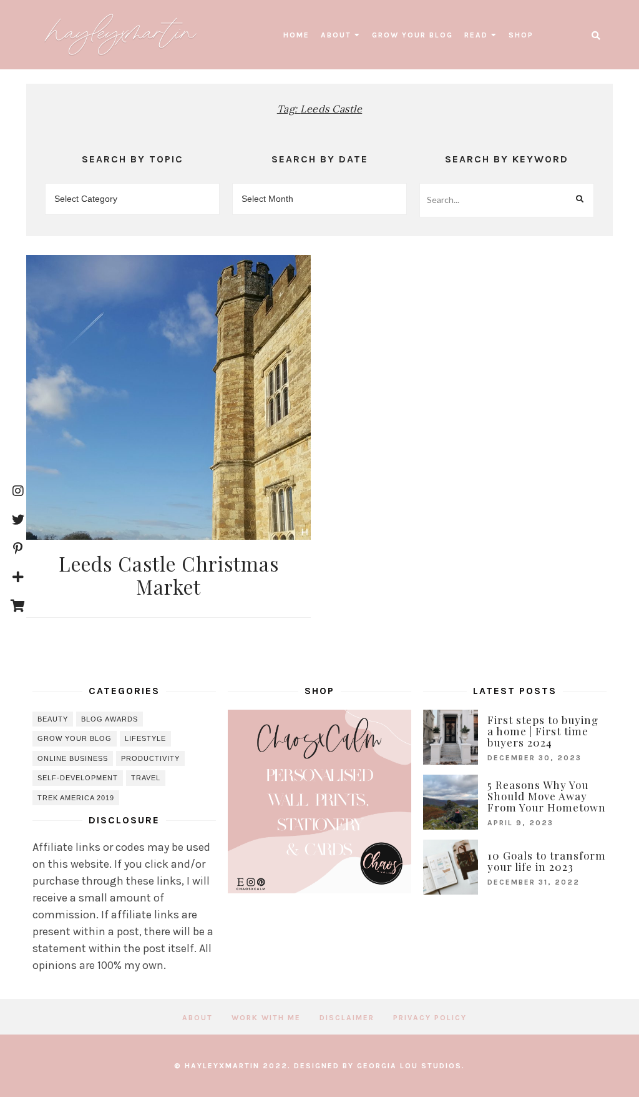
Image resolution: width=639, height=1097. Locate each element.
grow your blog (412, 35)
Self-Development (77, 778)
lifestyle (145, 738)
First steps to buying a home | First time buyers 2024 (542, 731)
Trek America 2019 (75, 798)
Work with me (266, 1017)
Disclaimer (347, 1017)
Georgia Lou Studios (409, 1065)
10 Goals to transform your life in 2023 (546, 860)
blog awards (109, 719)
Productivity (150, 758)
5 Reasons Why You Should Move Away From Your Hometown (546, 796)
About (336, 35)
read (476, 35)
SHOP (521, 35)
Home (296, 35)
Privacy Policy (430, 1017)
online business (72, 758)
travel (145, 778)
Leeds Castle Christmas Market (169, 575)
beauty (52, 719)
